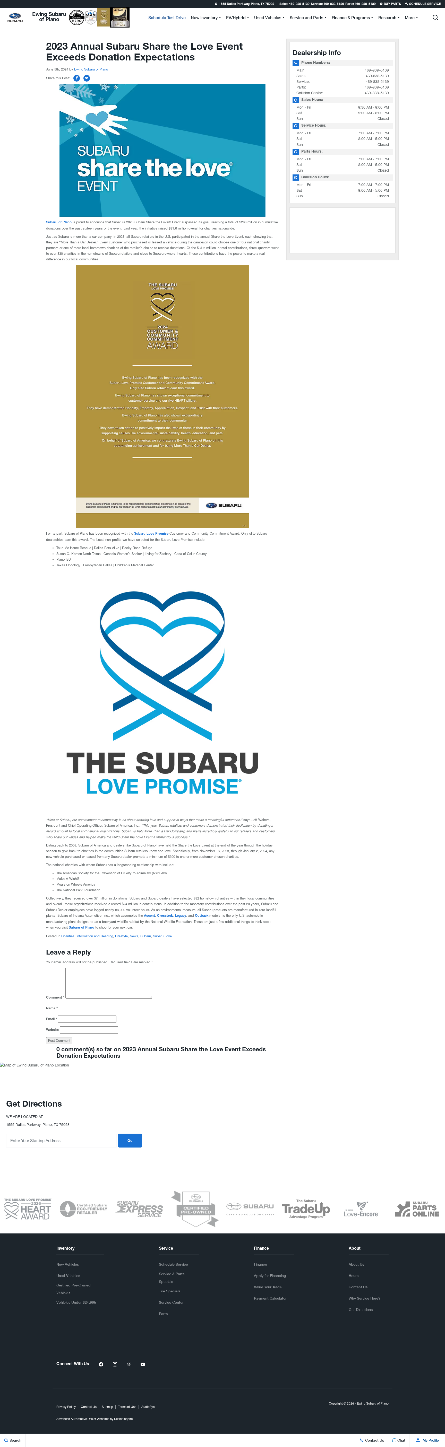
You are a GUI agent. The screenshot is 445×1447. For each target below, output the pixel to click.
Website (52, 1030)
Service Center (171, 1302)
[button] (4, 4)
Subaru (145, 936)
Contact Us (358, 1287)
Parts (163, 1313)
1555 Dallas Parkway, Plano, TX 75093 (246, 4)
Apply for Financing (270, 1275)
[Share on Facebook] (76, 78)
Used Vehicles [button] (267, 18)
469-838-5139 (377, 76)
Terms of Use (127, 1407)
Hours (353, 1275)
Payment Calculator (270, 1298)
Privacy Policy (66, 1407)
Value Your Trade (268, 1287)
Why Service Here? (364, 1298)
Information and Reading (94, 936)
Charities (67, 936)
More (410, 18)
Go (130, 1141)
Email (51, 1019)
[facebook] (101, 1364)
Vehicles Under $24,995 (76, 1302)
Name (52, 1008)
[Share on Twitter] (86, 78)
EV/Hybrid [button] (236, 18)
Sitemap (107, 1407)
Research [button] (387, 18)
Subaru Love (162, 936)
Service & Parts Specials (171, 1278)
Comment (55, 998)
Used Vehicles (68, 1275)
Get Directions (361, 1309)
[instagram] (115, 1364)
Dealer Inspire (123, 1419)
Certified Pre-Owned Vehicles (73, 1289)
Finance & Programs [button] (350, 18)
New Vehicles (67, 1264)
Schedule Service (173, 1264)
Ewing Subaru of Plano (91, 69)
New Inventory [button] (204, 18)
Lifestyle (121, 936)
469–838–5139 (377, 70)
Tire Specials (169, 1291)
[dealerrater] (128, 1364)
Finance (260, 1264)
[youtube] (142, 1364)
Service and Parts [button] (306, 18)
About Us (356, 1264)
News (134, 936)
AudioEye (148, 1407)
